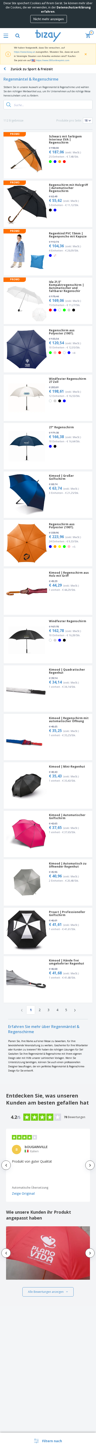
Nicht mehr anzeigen (48, 19)
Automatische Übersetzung (30, 1188)
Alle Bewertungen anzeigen (46, 1292)
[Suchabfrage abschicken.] (8, 104)
